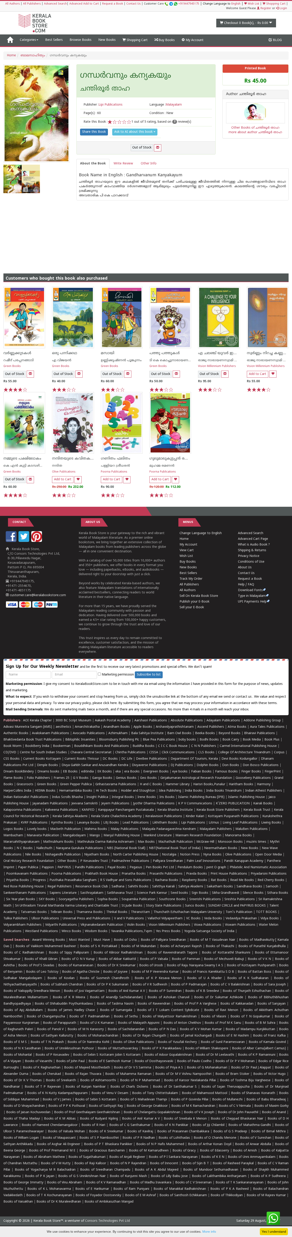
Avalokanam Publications (50, 733)
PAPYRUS (64, 867)
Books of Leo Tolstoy (42, 972)
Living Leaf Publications (240, 823)
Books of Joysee (115, 972)
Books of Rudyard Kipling (99, 1119)
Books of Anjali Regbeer (127, 1157)
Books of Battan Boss (254, 972)
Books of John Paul (70, 1061)
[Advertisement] (146, 232)
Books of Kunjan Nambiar (85, 1087)
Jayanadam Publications (50, 804)
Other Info (148, 164)
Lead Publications (136, 823)
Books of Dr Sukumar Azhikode (218, 997)
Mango (94, 835)
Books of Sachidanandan (126, 1029)
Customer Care (171, 4)
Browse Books (80, 40)
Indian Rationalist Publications (25, 797)
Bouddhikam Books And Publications (101, 746)
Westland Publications (42, 931)
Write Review (123, 164)
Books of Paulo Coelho (194, 1061)
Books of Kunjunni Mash (128, 1176)
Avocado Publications (89, 733)
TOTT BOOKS (266, 912)
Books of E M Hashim (232, 1036)
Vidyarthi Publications (61, 925)
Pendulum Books (190, 867)
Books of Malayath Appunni (138, 1023)
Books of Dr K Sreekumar (116, 965)
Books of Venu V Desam (109, 1093)
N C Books (25, 848)
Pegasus (136, 867)
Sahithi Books (138, 887)
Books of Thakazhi (220, 946)
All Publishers (32, 4)
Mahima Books (95, 829)
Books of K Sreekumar (106, 1131)
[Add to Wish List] (272, 374)
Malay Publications (124, 829)
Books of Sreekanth (61, 1080)
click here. (110, 703)
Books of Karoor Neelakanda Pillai (190, 1080)
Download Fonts (250, 590)
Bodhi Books (209, 740)
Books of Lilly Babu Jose (169, 1176)
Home (11, 55)
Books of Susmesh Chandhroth (104, 978)
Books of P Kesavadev (52, 1055)
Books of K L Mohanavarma (49, 1189)
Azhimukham (118, 733)
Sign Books (200, 893)
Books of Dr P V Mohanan (235, 1061)
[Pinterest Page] (37, 541)
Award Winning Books (48, 940)
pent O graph (216, 867)
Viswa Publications (207, 925)
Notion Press (190, 855)
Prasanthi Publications (165, 874)
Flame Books (13, 778)
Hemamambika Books (75, 791)
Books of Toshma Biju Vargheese (245, 1080)
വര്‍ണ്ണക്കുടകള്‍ (17, 353)
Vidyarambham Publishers (22, 925)
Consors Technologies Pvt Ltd (107, 1221)
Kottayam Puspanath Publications (233, 816)
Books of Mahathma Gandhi (249, 1125)
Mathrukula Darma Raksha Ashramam (105, 842)
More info (209, 1231)
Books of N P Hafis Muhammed (160, 1144)
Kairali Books (263, 804)
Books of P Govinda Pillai (189, 1100)
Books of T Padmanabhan (89, 1017)
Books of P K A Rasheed (229, 1189)
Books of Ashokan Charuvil (168, 997)
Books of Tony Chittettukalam (155, 1093)
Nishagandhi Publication (63, 855)
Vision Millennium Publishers (217, 366)
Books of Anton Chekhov (182, 1023)
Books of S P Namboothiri (99, 1138)
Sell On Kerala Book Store (199, 596)
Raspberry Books (194, 880)
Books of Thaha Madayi (21, 1119)
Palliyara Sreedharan (168, 861)
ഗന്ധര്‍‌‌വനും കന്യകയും (125, 76)
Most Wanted (79, 940)
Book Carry (230, 740)
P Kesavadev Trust (94, 861)
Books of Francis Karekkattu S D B (208, 972)
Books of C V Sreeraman (193, 1183)
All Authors (12, 4)
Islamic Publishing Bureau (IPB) (201, 797)
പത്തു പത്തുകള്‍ (164, 353)
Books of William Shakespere (206, 1048)
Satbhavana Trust (120, 893)
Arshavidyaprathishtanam (175, 727)
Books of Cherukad (46, 1074)
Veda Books (213, 918)
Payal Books (116, 867)
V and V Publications (129, 918)
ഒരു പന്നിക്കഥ (64, 353)
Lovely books (37, 829)
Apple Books (142, 727)
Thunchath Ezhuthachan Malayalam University (188, 912)
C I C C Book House (173, 746)
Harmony (264, 784)
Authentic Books (15, 733)
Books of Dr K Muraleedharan (58, 1202)
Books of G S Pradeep (230, 1131)
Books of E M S (15, 1042)
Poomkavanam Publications (27, 874)
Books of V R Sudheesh (149, 985)
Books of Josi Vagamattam (84, 991)
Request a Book (112, 4)
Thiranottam (140, 912)
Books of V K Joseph (199, 1112)
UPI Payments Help (252, 602)
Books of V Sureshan (255, 1138)
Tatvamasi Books (34, 912)
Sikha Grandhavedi (225, 893)
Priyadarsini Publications (269, 874)
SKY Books (47, 899)
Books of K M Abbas (60, 1119)
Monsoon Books (230, 842)
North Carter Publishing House (135, 855)
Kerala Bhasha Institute (175, 810)
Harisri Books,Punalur (209, 784)
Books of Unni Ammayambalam (251, 1157)
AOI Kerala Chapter (37, 720)
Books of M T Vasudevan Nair (212, 940)
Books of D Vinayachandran (24, 1106)
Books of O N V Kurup (78, 959)
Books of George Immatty (23, 1183)
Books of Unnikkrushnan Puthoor (69, 1048)
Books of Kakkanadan (236, 1004)
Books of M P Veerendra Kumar (155, 972)
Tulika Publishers (15, 918)
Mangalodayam (74, 835)
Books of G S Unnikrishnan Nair (82, 1176)
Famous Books (226, 772)
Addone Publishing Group (262, 720)
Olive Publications (64, 472)
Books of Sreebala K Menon (185, 1119)
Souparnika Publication (138, 899)
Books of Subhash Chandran (61, 985)
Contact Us (133, 4)
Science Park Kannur (152, 893)
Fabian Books (201, 772)
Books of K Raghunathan (41, 1068)
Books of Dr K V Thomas (22, 1080)
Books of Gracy (184, 1151)
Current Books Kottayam (42, 759)
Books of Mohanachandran (97, 1036)
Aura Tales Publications (267, 727)
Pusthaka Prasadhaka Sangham (73, 880)
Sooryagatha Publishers (76, 899)
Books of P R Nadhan (139, 1138)
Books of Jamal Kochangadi (191, 1036)
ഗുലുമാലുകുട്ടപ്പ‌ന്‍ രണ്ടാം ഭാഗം (176, 458)
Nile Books (33, 855)
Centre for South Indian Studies (43, 752)
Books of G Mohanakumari (207, 1068)
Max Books (146, 842)
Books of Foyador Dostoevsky (98, 1195)
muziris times (256, 842)
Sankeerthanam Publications (24, 893)
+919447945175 (188, 4)
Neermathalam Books (220, 848)
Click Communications (178, 752)
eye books (180, 772)
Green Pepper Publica (76, 784)
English (235, 4)
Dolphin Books (208, 765)
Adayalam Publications (223, 720)
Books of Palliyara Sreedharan (163, 940)
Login (283, 8)
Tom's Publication (239, 912)
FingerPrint (273, 772)
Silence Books (253, 893)
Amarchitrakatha (87, 727)
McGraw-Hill (205, 842)
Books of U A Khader (204, 978)
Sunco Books (195, 906)
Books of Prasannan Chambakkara (183, 1131)
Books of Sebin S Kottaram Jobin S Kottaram (107, 1055)
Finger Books (251, 772)
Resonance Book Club (91, 887)
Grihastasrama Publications (115, 784)
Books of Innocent (164, 1163)
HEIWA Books (45, 791)
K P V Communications (195, 804)
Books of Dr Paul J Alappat (251, 1068)
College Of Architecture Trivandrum (244, 752)
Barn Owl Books (179, 733)
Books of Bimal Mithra (268, 1131)
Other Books (67, 861)
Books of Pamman (186, 959)
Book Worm (12, 746)
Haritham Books (241, 784)
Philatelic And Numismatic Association (258, 867)
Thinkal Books (116, 912)
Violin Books (136, 925)
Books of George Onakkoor (147, 1106)
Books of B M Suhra (260, 1023)
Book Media (252, 740)
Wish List (253, 4)
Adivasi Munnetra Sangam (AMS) (27, 727)
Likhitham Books (164, 823)
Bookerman (61, 746)
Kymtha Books (62, 823)
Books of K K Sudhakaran (248, 978)
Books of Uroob (151, 965)
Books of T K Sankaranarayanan (240, 1183)
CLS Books (206, 752)
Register (265, 8)
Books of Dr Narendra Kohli (88, 1042)
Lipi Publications (193, 823)
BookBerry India (37, 746)
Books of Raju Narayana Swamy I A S (195, 965)
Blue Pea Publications (159, 740)
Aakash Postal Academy (113, 720)
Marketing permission (117, 675)
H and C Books (151, 784)
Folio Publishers (38, 778)
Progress (39, 880)
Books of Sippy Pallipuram (69, 953)
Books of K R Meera (69, 997)
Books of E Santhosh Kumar (110, 1061)
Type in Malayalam (252, 596)
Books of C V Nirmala (235, 1106)
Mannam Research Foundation (198, 835)
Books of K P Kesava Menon (158, 978)
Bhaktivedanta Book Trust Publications (32, 740)
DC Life (126, 759)
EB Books (70, 772)
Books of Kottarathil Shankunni (226, 953)
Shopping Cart (275, 4)
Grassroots (25, 784)
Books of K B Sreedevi (202, 991)
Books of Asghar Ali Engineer (58, 1144)
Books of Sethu (126, 1017)
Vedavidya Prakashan (241, 918)
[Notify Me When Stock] (157, 147)
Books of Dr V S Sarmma (132, 1068)
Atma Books (237, 727)
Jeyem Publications (115, 804)
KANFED (88, 810)
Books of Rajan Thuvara (83, 1074)
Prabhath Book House (101, 874)
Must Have (102, 940)
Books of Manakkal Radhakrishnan (180, 1189)
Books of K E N (212, 1157)
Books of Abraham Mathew (44, 1157)
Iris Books (167, 797)
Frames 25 (61, 778)
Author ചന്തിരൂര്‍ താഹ (246, 94)
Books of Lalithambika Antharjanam (219, 1176)
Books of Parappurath (59, 1023)
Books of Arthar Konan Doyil (209, 1144)
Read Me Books (242, 880)
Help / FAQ (246, 585)
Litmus (214, 823)
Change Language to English (201, 533)
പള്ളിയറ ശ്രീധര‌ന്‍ (115, 466)
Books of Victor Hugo (269, 1074)
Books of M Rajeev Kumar (266, 1195)
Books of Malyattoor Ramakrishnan (169, 1017)
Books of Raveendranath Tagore (172, 953)
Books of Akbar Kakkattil (117, 959)
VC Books (193, 918)
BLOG (277, 40)
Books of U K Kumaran (97, 1023)
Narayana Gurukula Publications (79, 848)
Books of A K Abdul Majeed (156, 1170)
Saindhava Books (249, 887)
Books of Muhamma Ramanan (128, 1074)
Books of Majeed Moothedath (87, 1068)
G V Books (81, 778)
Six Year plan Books (20, 899)
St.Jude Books (132, 906)
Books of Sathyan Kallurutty (52, 1036)
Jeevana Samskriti (84, 804)
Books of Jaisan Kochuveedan (28, 1112)
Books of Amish (245, 1151)
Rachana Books (166, 880)
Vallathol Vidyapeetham (165, 918)
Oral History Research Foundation (28, 861)
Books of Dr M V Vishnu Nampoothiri (183, 1074)
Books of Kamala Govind (267, 1042)
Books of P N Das (162, 1029)
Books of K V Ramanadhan (106, 1183)
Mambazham (13, 835)
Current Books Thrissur (82, 759)
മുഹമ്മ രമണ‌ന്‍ (162, 466)
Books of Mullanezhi (227, 1100)
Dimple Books (47, 765)
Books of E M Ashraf (140, 1195)
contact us (244, 697)
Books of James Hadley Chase (71, 1010)
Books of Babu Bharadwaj (266, 1100)
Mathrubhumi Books (58, 842)
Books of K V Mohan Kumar (201, 1029)
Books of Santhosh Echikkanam (183, 1195)
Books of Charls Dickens (129, 1087)
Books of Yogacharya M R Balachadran (45, 1170)
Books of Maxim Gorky (271, 1106)
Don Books (230, 765)
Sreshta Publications (239, 899)
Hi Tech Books (106, 791)
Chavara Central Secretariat (91, 752)
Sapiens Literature (63, 893)
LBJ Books (111, 823)
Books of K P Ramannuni (256, 1055)
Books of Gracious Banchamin (102, 1151)
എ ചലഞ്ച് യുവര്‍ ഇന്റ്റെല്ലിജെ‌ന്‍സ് (229, 353)
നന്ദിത (57, 466)
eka (118, 772)
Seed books (179, 893)
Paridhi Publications (89, 867)
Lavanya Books (88, 823)
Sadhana (118, 887)
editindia (87, 772)
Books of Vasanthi (38, 1061)
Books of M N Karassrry (86, 1029)
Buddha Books (143, 746)
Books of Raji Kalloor (90, 1163)
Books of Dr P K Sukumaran (107, 985)
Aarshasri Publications (150, 720)
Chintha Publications (130, 752)
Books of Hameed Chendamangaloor (50, 1125)
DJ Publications (182, 765)
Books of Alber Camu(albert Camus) (259, 1048)
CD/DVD (9, 752)
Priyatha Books (17, 880)
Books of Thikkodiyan (227, 1195)
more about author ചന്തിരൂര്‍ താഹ (255, 132)
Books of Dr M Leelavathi (215, 1055)
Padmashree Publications (130, 861)
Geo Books (148, 778)
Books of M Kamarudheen (149, 1151)
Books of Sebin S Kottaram (95, 1100)
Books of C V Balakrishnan (230, 985)
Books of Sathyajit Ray (106, 1106)
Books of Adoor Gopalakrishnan (168, 1055)
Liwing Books (271, 823)
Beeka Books (205, 733)
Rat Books (219, 880)
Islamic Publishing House (246, 797)
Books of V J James (57, 1100)
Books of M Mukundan (138, 946)
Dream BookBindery (18, 772)
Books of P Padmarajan (189, 985)
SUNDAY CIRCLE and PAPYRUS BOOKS (237, 906)
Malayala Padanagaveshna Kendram (169, 829)
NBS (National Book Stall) (126, 848)
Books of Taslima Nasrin (115, 1004)
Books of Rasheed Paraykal (233, 1163)
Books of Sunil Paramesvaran (223, 1042)
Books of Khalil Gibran (40, 959)
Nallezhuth (44, 848)
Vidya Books (270, 918)
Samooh (272, 887)
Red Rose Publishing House (23, 887)
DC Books (110, 759)
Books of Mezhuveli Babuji (224, 959)
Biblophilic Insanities (80, 740)
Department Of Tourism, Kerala (194, 759)
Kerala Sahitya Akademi (69, 816)
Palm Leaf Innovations (203, 861)
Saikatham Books (220, 887)
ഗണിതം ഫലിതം (115, 458)
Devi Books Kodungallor (239, 759)
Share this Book (94, 132)
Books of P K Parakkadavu (161, 1048)
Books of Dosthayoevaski (154, 1061)
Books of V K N (259, 959)
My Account (194, 40)
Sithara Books (277, 893)
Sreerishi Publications (205, 899)
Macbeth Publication (65, 829)
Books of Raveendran (154, 1004)
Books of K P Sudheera (268, 1176)
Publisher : (103, 105)
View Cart (187, 550)
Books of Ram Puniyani (131, 1189)
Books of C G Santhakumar (129, 1125)
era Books (132, 772)
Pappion (48, 867)
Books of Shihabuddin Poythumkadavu (64, 1004)
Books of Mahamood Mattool (204, 1093)
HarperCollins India (17, 791)
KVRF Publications (34, 823)
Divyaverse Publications (149, 765)
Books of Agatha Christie (80, 972)
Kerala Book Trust (256, 810)
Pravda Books (196, 874)
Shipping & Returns (252, 550)
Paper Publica (28, 867)
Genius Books (126, 778)
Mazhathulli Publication (175, 842)
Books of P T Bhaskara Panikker (108, 1144)
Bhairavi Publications (259, 733)
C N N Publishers (203, 746)
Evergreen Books (156, 772)
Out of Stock (141, 148)
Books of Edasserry (214, 1151)
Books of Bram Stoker (232, 1074)
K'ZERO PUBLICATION (233, 804)
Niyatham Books (96, 855)
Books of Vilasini (213, 1017)
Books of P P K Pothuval (66, 1106)
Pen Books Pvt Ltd (160, 867)
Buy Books (166, 40)
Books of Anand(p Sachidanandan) (116, 997)
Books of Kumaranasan (75, 965)
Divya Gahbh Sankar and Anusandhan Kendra (95, 765)
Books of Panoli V (50, 1029)
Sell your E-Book (192, 607)
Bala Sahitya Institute (147, 733)
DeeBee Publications (151, 759)
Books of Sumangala (116, 1010)
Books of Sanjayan (271, 1004)
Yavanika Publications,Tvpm (131, 931)
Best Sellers (54, 40)
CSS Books (11, 759)
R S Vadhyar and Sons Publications (125, 880)
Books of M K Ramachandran (193, 1106)
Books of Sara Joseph (269, 985)
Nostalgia (169, 855)
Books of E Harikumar (92, 1189)
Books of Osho (125, 940)
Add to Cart (257, 374)
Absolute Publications (187, 720)
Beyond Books (229, 733)
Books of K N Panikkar (171, 1125)
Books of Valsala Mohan (66, 1131)
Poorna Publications (114, 472)
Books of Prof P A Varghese (195, 1004)
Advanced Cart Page (253, 539)
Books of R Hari (93, 1125)
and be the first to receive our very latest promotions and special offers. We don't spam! (109, 666)
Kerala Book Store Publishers (218, 810)
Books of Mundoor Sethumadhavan (210, 1170)
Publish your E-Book (194, 602)
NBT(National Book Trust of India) (175, 848)
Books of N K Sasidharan (22, 1048)
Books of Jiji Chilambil (208, 1125)
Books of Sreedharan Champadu (105, 1170)
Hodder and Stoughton (138, 791)
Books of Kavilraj (140, 1131)
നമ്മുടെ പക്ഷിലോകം (22, 458)
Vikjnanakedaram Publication (102, 925)
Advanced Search (55, 4)
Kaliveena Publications (61, 810)
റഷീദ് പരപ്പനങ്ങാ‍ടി (18, 360)
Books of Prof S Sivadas (36, 965)
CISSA (153, 752)
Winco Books (71, 931)
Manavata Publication (43, 835)
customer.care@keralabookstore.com (37, 595)
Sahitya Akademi (190, 887)
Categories (28, 40)
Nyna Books (212, 855)
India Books (194, 791)
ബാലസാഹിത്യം (33, 55)
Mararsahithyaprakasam (21, 842)
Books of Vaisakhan (18, 1202)
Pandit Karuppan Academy (243, 861)
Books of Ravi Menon (221, 1010)
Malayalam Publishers (216, 829)
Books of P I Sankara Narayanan (173, 1157)
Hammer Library (178, 784)
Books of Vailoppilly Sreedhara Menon (31, 991)
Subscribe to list (149, 675)
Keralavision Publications (163, 816)
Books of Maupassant (59, 1138)
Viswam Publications (240, 925)
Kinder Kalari (195, 816)
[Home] (9, 40)
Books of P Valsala (154, 959)
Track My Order (191, 579)
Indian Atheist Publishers (263, 791)
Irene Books (147, 797)
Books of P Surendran (165, 991)
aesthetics (63, 727)
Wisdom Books (96, 931)
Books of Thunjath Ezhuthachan (247, 991)
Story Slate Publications (163, 906)
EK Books (104, 772)
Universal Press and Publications (86, 918)
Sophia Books (107, 899)
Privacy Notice (248, 556)
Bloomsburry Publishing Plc (119, 740)
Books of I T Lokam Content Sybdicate (168, 1010)
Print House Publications (229, 874)
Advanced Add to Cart (84, 4)
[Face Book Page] (12, 541)
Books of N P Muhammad (140, 1080)
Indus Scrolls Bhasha (67, 797)
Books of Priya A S (169, 1068)
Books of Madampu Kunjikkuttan (250, 1029)
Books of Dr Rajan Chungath (144, 1036)
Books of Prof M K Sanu (223, 1023)
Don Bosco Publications (261, 765)
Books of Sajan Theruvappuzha (225, 1087)
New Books (107, 40)
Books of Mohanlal (17, 1055)
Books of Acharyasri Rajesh (181, 946)
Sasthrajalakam (91, 893)
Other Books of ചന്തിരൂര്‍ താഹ (255, 128)
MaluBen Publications (251, 829)
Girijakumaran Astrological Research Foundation (196, 778)
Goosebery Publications (253, 778)
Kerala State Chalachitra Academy (116, 816)
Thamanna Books (89, 912)
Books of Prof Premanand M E (52, 1151)
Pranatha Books (134, 874)
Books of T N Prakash (47, 1042)
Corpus (279, 752)
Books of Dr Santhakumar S (175, 1087)
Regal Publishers (59, 887)
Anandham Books (116, 727)
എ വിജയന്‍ (61, 360)
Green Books (12, 366)
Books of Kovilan (61, 978)
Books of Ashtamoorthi (98, 1080)
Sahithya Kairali (163, 887)
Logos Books (13, 829)
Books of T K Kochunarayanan (49, 1195)
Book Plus (271, 740)
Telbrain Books (61, 912)
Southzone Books (172, 899)
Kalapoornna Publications (22, 810)
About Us (245, 567)
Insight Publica (97, 797)
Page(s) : (92, 113)
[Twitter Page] (24, 541)
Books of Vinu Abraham (64, 1183)
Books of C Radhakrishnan (23, 953)
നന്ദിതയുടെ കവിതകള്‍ (73, 458)
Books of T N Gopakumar (250, 1017)
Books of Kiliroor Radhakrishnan (118, 953)
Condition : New (161, 113)
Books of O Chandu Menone (215, 1138)
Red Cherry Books (271, 880)
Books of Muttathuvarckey (118, 1048)
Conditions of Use (251, 562)
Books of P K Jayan (39, 1176)
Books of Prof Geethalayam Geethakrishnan (87, 1112)
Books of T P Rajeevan (43, 1087)
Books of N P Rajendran (128, 1163)
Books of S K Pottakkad (98, 946)
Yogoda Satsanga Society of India (209, 931)
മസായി (107, 353)
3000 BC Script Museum (73, 720)
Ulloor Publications (45, 918)
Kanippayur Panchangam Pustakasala (126, 810)
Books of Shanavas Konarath (253, 1093)
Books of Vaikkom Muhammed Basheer (46, 946)
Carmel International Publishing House (248, 746)
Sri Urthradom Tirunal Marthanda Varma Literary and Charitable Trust (66, 906)
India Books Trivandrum (224, 791)
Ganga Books (102, 778)
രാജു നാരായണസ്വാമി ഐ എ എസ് (226, 360)
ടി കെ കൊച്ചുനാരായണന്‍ (170, 360)
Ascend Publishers (210, 727)
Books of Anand (274, 1112)
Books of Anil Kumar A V (126, 991)
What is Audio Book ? (254, 545)
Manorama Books (238, 835)
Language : (165, 105)
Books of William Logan (21, 1138)
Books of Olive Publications (133, 1042)
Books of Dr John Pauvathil (238, 1112)
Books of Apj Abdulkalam (23, 1010)
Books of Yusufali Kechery (177, 1042)
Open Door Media (268, 855)
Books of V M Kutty (55, 1163)
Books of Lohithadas (174, 1138)
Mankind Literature (157, 835)
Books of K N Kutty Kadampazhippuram (57, 1093)
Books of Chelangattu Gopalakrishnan (152, 1112)
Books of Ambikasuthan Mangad (109, 1202)
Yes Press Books (168, 931)
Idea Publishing (170, 791)
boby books (187, 740)
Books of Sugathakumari (86, 1157)
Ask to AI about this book (134, 132)
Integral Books (123, 797)
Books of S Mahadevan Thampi (143, 1100)
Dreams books (48, 772)
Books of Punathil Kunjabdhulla (262, 946)
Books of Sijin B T (195, 1163)
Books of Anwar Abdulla (253, 1144)
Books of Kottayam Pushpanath (251, 965)
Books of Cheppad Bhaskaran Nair (237, 1119)
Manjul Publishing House (122, 835)
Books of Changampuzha (46, 1017)
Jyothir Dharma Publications (154, 804)
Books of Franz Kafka (269, 1036)
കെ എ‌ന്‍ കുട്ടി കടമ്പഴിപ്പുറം (25, 466)
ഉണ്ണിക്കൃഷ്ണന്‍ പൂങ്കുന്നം (121, 360)
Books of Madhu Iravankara (151, 1183)
